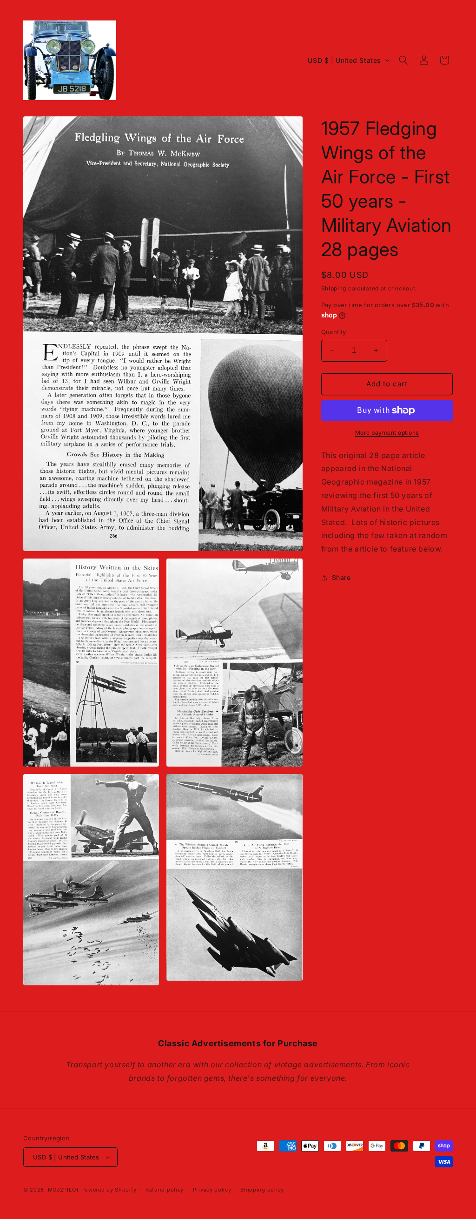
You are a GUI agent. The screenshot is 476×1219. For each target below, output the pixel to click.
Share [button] (341, 577)
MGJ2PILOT (63, 1189)
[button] (403, 60)
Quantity (333, 332)
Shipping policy (262, 1189)
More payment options (387, 432)
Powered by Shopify (109, 1189)
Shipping (334, 288)
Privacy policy (212, 1189)
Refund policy (164, 1189)
